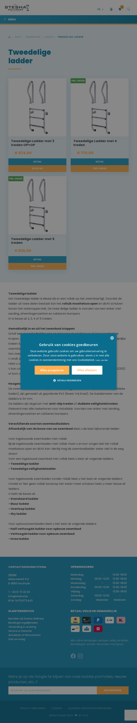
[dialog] (68, 361)
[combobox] (112, 338)
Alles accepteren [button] (52, 370)
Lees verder (102, 360)
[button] (68, 380)
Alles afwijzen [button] (87, 370)
